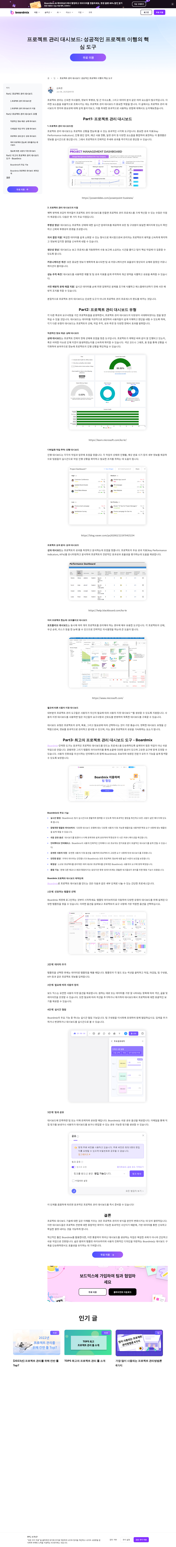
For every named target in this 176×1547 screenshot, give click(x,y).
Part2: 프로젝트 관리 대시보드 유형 (21, 113)
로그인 (146, 12)
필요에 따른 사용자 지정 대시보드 (23, 151)
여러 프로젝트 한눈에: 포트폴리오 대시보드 (24, 143)
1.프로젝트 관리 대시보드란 (20, 101)
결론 (8, 177)
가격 (90, 12)
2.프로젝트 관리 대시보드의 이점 (22, 108)
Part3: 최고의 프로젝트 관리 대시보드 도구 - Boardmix (22, 157)
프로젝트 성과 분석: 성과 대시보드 (23, 136)
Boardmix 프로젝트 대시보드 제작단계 (24, 172)
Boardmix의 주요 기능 (19, 164)
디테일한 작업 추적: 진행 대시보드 (23, 128)
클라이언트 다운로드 (123, 1292)
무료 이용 (159, 12)
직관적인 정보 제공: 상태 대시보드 (23, 121)
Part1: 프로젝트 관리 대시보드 (19, 93)
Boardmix (52, 745)
